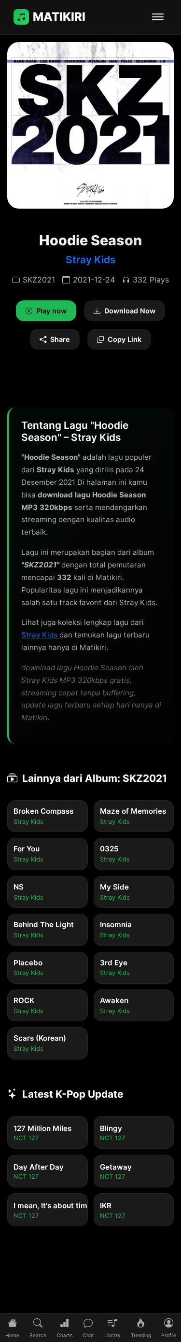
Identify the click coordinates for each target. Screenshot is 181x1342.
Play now (51, 311)
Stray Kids (90, 260)
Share (60, 339)
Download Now (129, 311)
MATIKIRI (59, 17)
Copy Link (124, 339)
